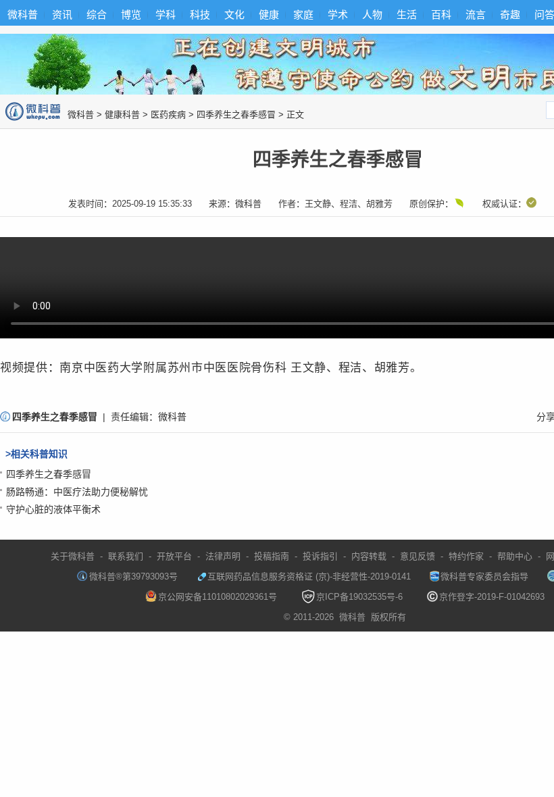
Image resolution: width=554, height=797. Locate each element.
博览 (131, 14)
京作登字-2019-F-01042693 (492, 597)
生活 (407, 14)
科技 (200, 14)
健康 (269, 14)
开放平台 (174, 556)
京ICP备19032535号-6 (359, 597)
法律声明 (223, 556)
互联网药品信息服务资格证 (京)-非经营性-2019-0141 (309, 576)
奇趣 (510, 14)
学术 (338, 14)
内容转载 (368, 556)
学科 (165, 14)
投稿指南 (271, 556)
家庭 (303, 14)
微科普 (22, 14)
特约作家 (466, 556)
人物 (372, 14)
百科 (441, 14)
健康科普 (122, 114)
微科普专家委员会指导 (484, 576)
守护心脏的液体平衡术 (53, 509)
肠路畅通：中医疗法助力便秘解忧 (77, 491)
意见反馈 (417, 556)
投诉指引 (320, 556)
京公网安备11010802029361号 (217, 597)
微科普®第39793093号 (133, 576)
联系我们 (125, 556)
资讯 (62, 14)
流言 (475, 14)
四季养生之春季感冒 (236, 114)
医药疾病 (168, 114)
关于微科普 (73, 556)
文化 (234, 14)
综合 (96, 14)
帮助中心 (514, 556)
